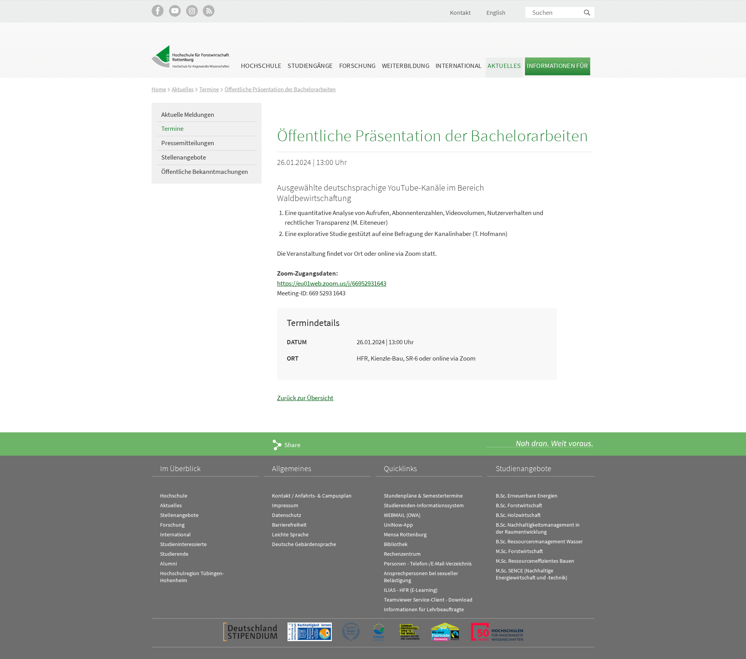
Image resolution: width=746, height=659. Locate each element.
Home (159, 89)
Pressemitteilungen (187, 143)
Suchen (587, 13)
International (458, 65)
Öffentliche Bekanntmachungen (204, 171)
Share (292, 444)
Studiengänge (310, 65)
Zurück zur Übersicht (305, 398)
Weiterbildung (405, 65)
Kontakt (460, 12)
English (495, 12)
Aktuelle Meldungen (187, 114)
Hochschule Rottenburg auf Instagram (192, 11)
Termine (209, 89)
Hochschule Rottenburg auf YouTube (175, 11)
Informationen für (557, 65)
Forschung (357, 65)
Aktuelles (504, 65)
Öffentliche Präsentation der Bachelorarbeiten (280, 89)
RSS (209, 11)
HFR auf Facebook (158, 11)
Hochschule (261, 65)
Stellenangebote (183, 157)
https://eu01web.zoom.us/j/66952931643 (331, 283)
